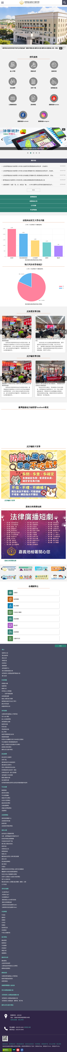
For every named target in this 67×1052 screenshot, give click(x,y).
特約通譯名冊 (5, 780)
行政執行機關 (17, 612)
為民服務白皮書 (6, 721)
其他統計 (4, 948)
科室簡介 (4, 663)
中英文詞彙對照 (6, 932)
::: (0, 6)
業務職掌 (4, 665)
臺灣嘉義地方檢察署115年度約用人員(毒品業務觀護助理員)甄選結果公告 (24, 180)
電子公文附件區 (6, 879)
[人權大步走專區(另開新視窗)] (58, 569)
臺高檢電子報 (45, 1044)
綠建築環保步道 (6, 706)
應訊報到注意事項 (6, 764)
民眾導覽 (4, 680)
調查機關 (16, 619)
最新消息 (4, 846)
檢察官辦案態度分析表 (8, 734)
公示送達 (4, 884)
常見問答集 (37, 1044)
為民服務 (4, 710)
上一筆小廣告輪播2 (1, 577)
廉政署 (15, 625)
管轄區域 (4, 660)
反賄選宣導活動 (33, 311)
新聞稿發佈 (5, 851)
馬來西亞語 (5, 927)
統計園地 (4, 937)
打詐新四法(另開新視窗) (36, 153)
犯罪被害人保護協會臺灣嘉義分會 (11, 673)
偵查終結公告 (5, 848)
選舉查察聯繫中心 (6, 818)
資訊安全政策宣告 (29, 1044)
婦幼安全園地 (5, 792)
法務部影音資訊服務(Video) (9, 907)
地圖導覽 (4, 686)
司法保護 (4, 787)
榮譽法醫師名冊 (6, 777)
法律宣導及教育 (6, 963)
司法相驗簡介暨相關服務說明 (10, 742)
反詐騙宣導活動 (33, 356)
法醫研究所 (17, 638)
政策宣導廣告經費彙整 (8, 838)
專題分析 (4, 950)
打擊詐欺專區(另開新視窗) (27, 153)
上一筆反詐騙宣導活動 (2, 378)
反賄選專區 (5, 815)
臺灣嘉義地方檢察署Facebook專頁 (33, 407)
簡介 (3, 649)
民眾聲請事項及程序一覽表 (9, 770)
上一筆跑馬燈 (64, 47)
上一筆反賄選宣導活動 (2, 331)
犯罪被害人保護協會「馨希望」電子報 (12, 1000)
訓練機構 (16, 632)
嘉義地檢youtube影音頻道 (9, 899)
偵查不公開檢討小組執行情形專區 (11, 876)
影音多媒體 (5, 888)
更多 (33, 38)
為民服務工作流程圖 (7, 775)
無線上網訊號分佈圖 (7, 698)
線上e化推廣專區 (6, 719)
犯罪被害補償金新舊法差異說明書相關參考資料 (14, 782)
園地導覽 (4, 940)
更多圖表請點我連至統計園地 (33, 260)
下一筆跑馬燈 (64, 49)
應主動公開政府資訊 (7, 843)
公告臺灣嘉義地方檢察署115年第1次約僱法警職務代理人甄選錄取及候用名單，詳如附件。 (28, 171)
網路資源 (4, 972)
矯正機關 (16, 605)
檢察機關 (16, 599)
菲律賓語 (4, 930)
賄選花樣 (4, 823)
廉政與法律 (5, 957)
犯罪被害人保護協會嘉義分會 (10, 994)
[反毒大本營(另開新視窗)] (25, 569)
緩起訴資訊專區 (6, 803)
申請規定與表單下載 (7, 841)
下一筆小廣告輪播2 (65, 577)
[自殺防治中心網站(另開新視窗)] (58, 577)
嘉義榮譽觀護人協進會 (8, 985)
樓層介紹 (4, 688)
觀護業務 (4, 790)
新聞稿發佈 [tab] (33, 196)
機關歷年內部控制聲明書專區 (10, 871)
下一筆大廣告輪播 (65, 139)
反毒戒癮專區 (5, 805)
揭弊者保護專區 (6, 968)
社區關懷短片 (5, 897)
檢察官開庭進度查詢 (7, 978)
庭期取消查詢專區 (6, 747)
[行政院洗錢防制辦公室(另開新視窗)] (9, 577)
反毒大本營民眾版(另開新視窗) (33, 153)
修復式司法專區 (6, 798)
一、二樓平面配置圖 (7, 693)
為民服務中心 (5, 668)
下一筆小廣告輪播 (65, 568)
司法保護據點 (5, 795)
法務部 (15, 592)
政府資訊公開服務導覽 (8, 833)
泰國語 (3, 920)
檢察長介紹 (5, 653)
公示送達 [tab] (33, 205)
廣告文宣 (4, 859)
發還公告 (4, 854)
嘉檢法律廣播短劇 (33, 507)
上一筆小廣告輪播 (1, 568)
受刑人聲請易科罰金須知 (8, 767)
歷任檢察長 (5, 655)
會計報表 (4, 864)
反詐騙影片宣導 (33, 447)
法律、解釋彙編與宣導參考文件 (10, 836)
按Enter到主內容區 (6, 1)
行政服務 (4, 945)
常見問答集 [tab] (33, 209)
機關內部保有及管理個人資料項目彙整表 (13, 869)
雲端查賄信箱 (5, 729)
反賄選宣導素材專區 (7, 826)
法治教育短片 (5, 892)
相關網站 (4, 953)
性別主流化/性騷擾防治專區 (9, 874)
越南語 (3, 917)
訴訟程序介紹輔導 (6, 757)
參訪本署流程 (5, 703)
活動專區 (4, 810)
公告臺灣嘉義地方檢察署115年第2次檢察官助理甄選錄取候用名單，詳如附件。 (26, 166)
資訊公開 (4, 830)
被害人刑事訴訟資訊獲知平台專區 (11, 744)
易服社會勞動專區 (6, 808)
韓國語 (3, 925)
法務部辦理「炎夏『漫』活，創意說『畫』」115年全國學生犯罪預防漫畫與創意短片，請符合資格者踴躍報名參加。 (28, 184)
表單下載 (4, 759)
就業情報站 (5, 981)
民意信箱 (4, 726)
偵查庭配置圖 (5, 696)
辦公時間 (21, 1019)
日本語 (3, 922)
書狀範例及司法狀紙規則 (8, 762)
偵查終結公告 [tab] (33, 201)
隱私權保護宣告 (20, 1044)
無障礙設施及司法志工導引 (9, 701)
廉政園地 (4, 960)
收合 (60, 645)
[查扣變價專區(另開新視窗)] (41, 569)
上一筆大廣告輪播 (2, 139)
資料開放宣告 (12, 1044)
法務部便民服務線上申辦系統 (10, 714)
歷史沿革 (4, 658)
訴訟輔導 (4, 754)
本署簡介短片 (5, 894)
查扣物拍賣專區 (6, 861)
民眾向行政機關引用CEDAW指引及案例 (12, 739)
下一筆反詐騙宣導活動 (65, 378)
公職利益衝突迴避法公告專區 (10, 965)
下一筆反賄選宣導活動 (65, 331)
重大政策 (4, 675)
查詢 (64, 2)
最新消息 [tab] (33, 160)
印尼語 (3, 915)
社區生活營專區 (6, 800)
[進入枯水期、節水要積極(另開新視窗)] (41, 577)
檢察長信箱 (5, 724)
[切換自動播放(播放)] (60, 48)
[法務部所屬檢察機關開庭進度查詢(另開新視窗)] (9, 569)
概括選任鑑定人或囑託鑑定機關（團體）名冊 (14, 881)
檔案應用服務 (5, 737)
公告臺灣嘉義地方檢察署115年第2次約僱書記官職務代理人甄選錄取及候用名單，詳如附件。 (28, 175)
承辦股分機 (5, 683)
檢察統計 (4, 943)
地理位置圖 (13, 1019)
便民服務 (33, 57)
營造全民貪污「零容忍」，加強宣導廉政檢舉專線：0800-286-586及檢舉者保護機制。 (28, 48)
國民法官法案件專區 (39, 153)
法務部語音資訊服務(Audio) (9, 904)
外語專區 (4, 911)
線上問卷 (4, 731)
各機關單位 (33, 586)
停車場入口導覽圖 (6, 691)
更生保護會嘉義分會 (7, 670)
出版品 (3, 866)
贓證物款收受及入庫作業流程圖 (10, 856)
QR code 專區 (5, 716)
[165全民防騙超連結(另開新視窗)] (25, 577)
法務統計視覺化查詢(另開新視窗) (30, 153)
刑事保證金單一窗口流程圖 (9, 772)
